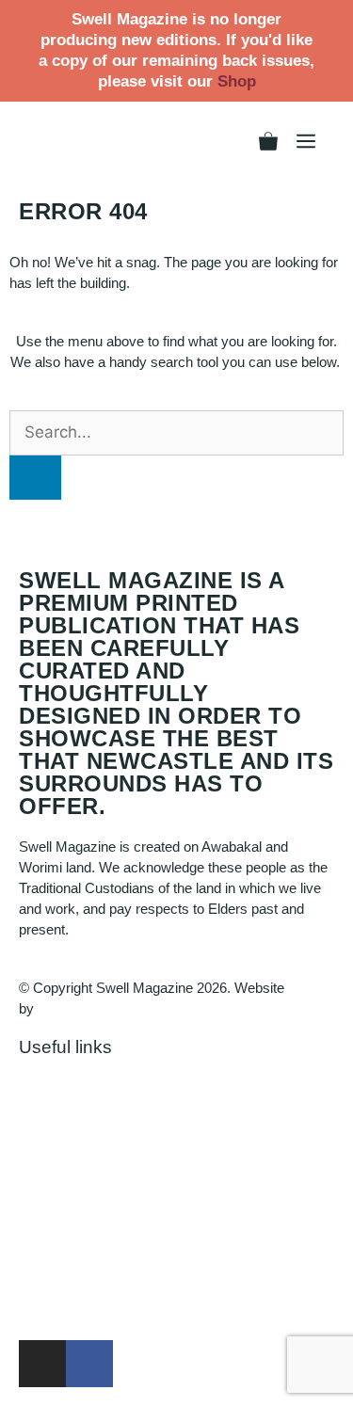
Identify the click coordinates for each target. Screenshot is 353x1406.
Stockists (47, 1228)
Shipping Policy (66, 1147)
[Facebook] (89, 1363)
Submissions (59, 1248)
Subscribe (50, 1310)
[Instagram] (42, 1363)
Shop (236, 81)
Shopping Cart (62, 1085)
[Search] (35, 478)
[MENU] (306, 141)
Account (44, 1105)
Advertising (53, 1269)
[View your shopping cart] (268, 141)
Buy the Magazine (74, 1290)
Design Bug (73, 1008)
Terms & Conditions (79, 1167)
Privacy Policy (63, 1126)
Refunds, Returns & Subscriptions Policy (144, 1188)
